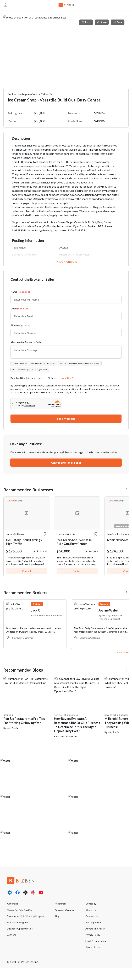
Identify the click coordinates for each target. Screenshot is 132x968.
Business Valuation (65, 910)
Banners (11, 934)
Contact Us (91, 916)
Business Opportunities (20, 928)
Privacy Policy (92, 934)
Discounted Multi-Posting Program (25, 916)
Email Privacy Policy (95, 940)
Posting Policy (93, 922)
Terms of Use (92, 947)
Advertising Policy (95, 928)
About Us (90, 910)
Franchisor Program (17, 922)
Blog (57, 916)
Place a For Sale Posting (19, 910)
